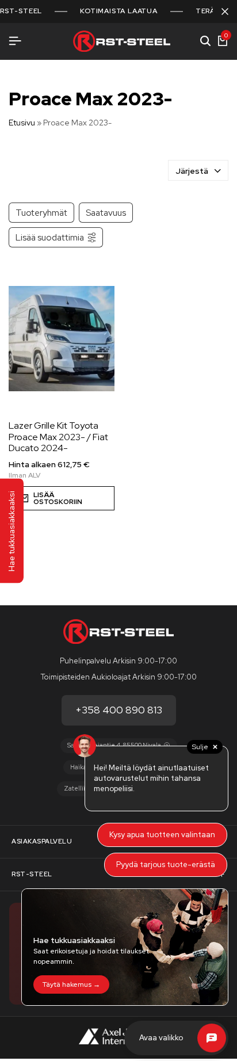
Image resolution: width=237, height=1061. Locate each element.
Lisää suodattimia (50, 237)
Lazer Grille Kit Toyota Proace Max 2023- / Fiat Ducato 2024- (58, 436)
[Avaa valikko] (15, 41)
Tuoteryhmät (41, 213)
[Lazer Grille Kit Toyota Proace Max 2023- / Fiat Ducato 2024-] (61, 338)
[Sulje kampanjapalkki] (225, 11)
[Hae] (205, 41)
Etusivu (22, 122)
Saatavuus (106, 213)
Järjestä (191, 171)
